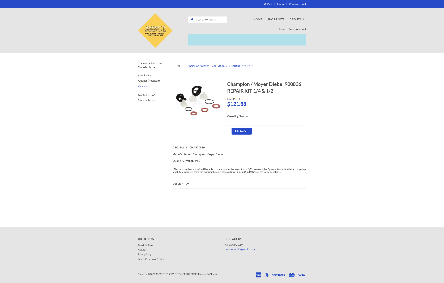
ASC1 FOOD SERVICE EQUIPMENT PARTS (176, 274)
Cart (269, 4)
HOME (257, 19)
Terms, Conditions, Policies (151, 259)
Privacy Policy (144, 254)
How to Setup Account (292, 29)
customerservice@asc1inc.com (240, 249)
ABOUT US (297, 19)
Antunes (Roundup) (149, 80)
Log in (280, 4)
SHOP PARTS (276, 19)
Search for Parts (145, 245)
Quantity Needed (238, 116)
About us (142, 249)
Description (181, 183)
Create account (297, 4)
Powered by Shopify (207, 274)
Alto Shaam (144, 75)
